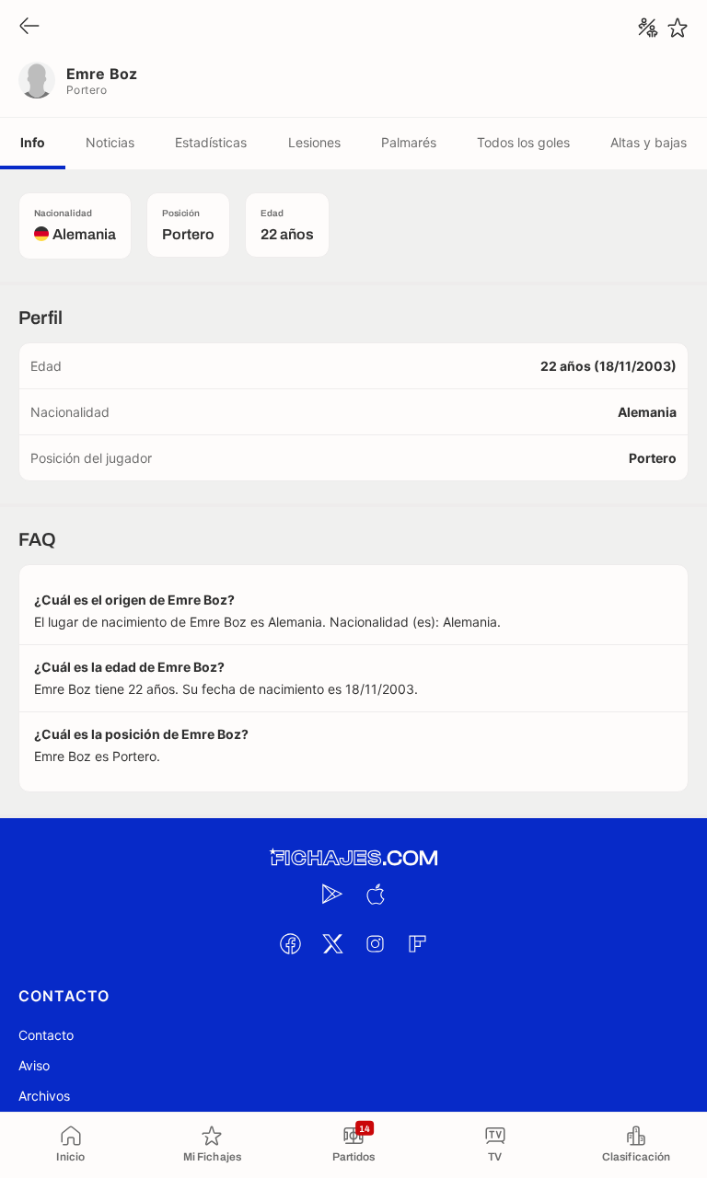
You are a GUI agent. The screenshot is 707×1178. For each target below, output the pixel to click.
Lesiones (314, 142)
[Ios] (374, 893)
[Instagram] (374, 943)
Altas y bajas (648, 142)
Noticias (110, 142)
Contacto (46, 1035)
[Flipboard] (417, 943)
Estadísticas (211, 142)
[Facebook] (290, 943)
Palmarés (408, 142)
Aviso (34, 1065)
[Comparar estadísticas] (648, 28)
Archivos (44, 1095)
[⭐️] (677, 28)
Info (32, 142)
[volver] (29, 27)
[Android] (332, 893)
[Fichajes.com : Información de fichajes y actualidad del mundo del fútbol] (353, 858)
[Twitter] (332, 943)
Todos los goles (523, 142)
